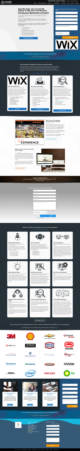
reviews (30, 432)
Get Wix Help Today (51, 138)
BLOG (68, 3)
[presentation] (62, 33)
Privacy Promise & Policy (40, 217)
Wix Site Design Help (14, 86)
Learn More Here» (62, 110)
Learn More (10, 404)
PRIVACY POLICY (56, 449)
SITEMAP (51, 449)
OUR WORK (63, 3)
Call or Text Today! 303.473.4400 (40, 56)
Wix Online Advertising (37, 86)
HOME (16, 449)
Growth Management (59, 86)
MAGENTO (49, 3)
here (57, 327)
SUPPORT (77, 3)
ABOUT (35, 3)
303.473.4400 (74, 1)
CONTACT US (43, 449)
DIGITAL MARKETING (42, 3)
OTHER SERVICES (57, 3)
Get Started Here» (40, 109)
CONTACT (72, 3)
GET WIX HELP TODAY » (29, 38)
